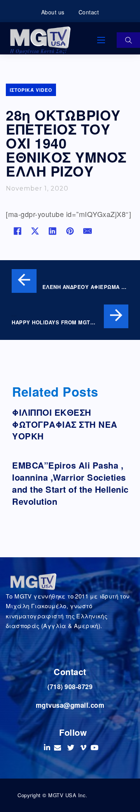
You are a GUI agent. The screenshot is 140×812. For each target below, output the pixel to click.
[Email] (87, 231)
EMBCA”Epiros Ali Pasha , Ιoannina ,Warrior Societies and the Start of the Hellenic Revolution (70, 483)
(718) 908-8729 (70, 686)
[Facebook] (17, 231)
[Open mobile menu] (101, 40)
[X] (35, 231)
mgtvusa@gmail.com (70, 705)
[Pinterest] (70, 231)
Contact (89, 12)
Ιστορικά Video (31, 89)
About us (53, 12)
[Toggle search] (128, 40)
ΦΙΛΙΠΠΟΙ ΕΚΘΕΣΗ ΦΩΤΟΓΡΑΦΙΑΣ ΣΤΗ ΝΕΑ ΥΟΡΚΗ (64, 424)
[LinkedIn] (52, 231)
